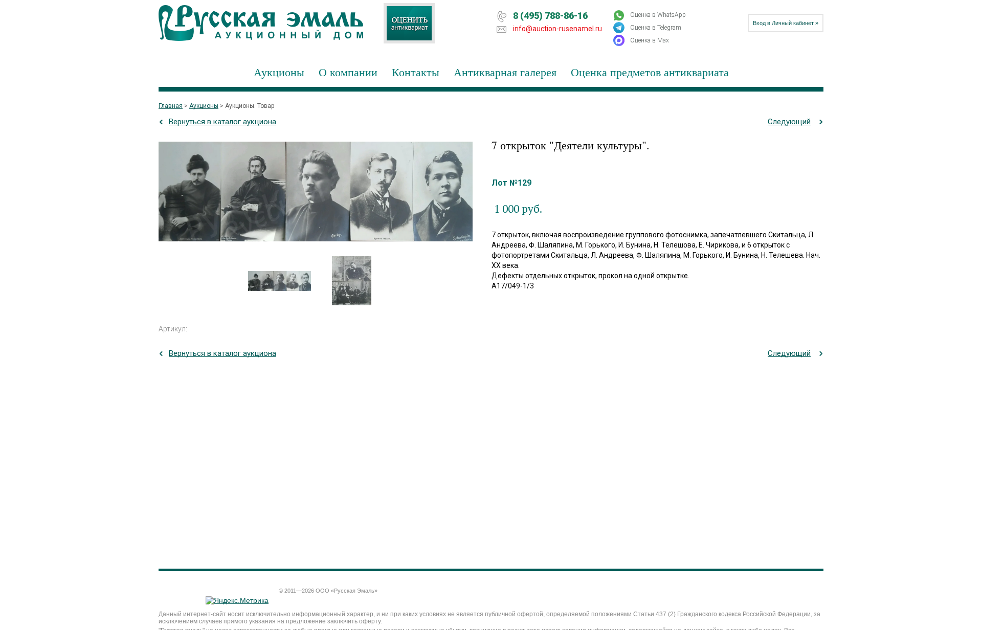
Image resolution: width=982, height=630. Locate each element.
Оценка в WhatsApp (658, 14)
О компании (348, 71)
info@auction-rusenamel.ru (557, 29)
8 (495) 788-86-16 (550, 15)
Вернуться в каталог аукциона (222, 121)
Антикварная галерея (505, 71)
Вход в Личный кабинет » (785, 23)
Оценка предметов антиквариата (650, 71)
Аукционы (279, 71)
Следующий (789, 121)
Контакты (415, 71)
